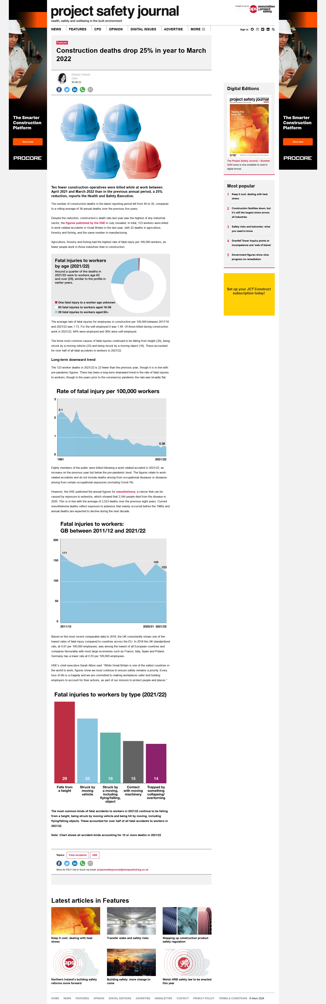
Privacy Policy (203, 998)
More (196, 29)
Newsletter (163, 998)
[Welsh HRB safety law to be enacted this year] (187, 962)
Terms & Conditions (233, 998)
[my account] (252, 29)
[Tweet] (67, 89)
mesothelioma (125, 491)
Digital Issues (143, 29)
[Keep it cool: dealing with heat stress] (75, 921)
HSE (94, 855)
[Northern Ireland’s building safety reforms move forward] (75, 962)
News (56, 29)
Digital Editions (120, 998)
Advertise (173, 29)
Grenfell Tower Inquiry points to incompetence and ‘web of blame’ (251, 243)
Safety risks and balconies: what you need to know (251, 229)
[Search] (273, 29)
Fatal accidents (78, 855)
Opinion (116, 29)
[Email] (257, 29)
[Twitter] (262, 29)
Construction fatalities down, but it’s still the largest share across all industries (251, 213)
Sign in (244, 29)
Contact (183, 998)
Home (55, 998)
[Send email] (90, 89)
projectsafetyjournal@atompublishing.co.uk (122, 869)
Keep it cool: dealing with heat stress (250, 196)
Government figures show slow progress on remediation (250, 257)
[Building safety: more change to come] (131, 962)
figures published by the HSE (85, 223)
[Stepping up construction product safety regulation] (187, 921)
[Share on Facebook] (59, 89)
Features (77, 29)
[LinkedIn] (268, 29)
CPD (97, 29)
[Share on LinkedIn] (74, 89)
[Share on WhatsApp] (82, 89)
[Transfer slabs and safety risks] (131, 921)
